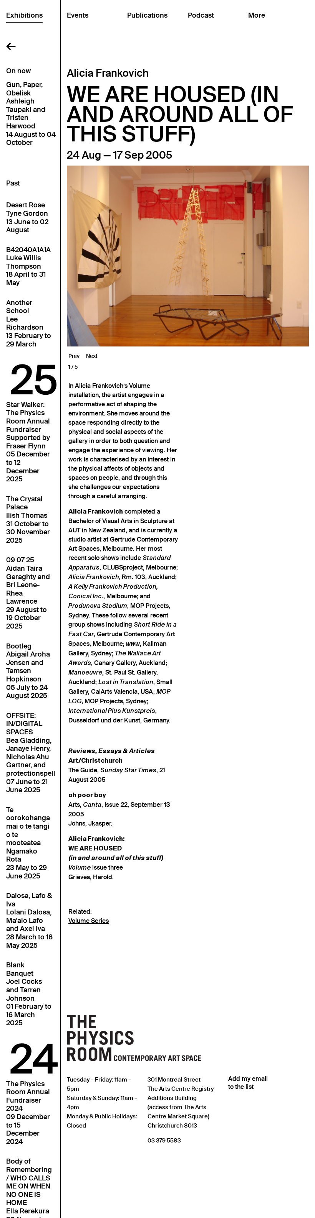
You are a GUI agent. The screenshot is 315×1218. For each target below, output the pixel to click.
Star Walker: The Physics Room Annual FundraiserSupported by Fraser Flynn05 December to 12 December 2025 (28, 442)
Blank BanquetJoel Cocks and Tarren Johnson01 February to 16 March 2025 (28, 994)
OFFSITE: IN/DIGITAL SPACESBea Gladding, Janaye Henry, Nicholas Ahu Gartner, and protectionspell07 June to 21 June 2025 (30, 753)
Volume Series (88, 921)
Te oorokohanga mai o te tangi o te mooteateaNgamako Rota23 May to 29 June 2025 (28, 843)
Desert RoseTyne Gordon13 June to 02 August (27, 217)
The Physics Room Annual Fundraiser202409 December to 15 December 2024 (28, 1113)
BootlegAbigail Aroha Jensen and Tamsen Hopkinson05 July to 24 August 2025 (28, 671)
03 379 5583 (164, 1140)
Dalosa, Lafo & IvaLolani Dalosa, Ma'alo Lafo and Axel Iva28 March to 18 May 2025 (29, 921)
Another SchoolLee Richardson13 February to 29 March (28, 323)
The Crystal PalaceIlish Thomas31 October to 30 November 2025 (28, 520)
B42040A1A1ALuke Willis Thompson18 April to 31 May (28, 266)
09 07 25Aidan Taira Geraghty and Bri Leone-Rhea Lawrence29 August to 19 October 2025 (28, 593)
